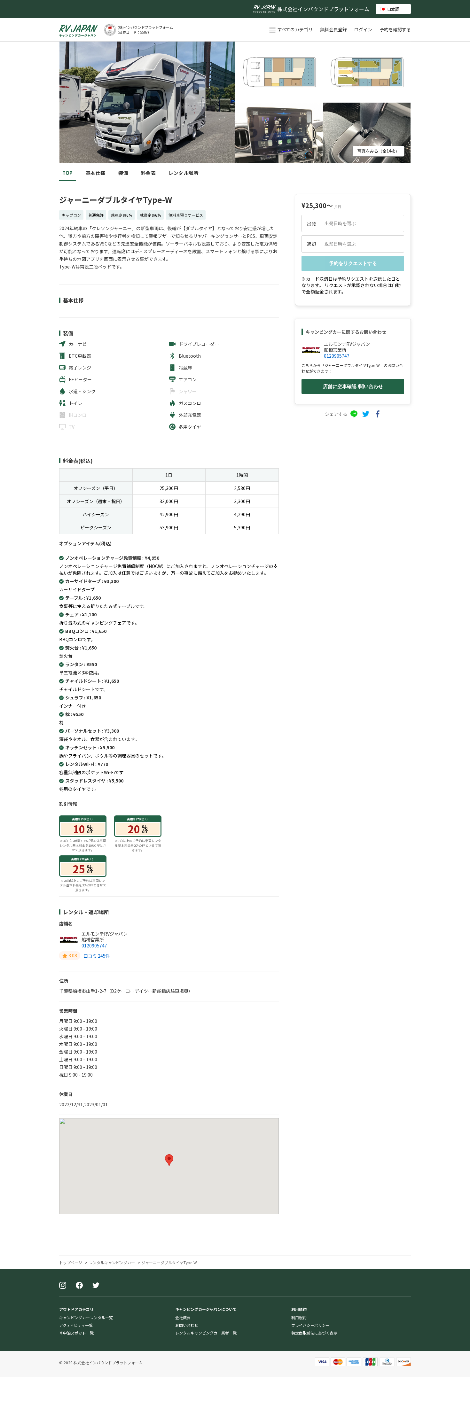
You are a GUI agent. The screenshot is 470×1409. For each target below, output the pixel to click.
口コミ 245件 (96, 956)
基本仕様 (96, 172)
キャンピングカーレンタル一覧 (86, 1317)
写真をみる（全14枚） (378, 151)
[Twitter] (95, 1286)
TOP (67, 172)
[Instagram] (62, 1286)
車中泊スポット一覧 (76, 1332)
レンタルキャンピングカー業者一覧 (206, 1332)
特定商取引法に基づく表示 (314, 1332)
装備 (123, 172)
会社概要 (183, 1317)
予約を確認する (395, 29)
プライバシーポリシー (310, 1325)
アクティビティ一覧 (76, 1325)
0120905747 (94, 945)
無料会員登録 (334, 29)
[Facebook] (79, 1286)
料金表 (148, 172)
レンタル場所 (183, 172)
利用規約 (299, 1317)
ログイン (363, 29)
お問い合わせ (186, 1325)
